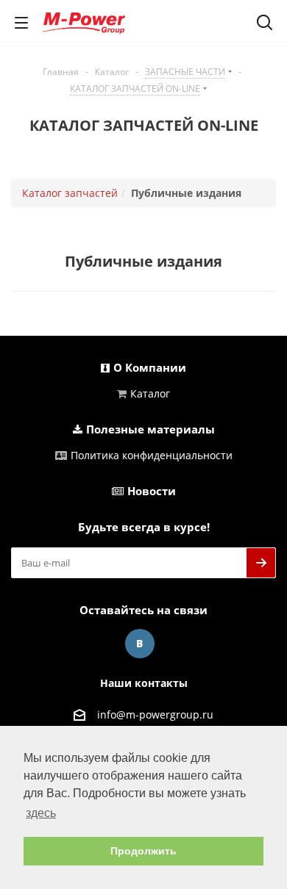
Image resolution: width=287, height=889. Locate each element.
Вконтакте (140, 643)
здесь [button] (41, 813)
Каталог (150, 393)
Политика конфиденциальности (152, 455)
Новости (151, 490)
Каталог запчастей (70, 193)
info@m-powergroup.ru (155, 714)
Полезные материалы (150, 429)
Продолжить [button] (143, 851)
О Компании (149, 367)
